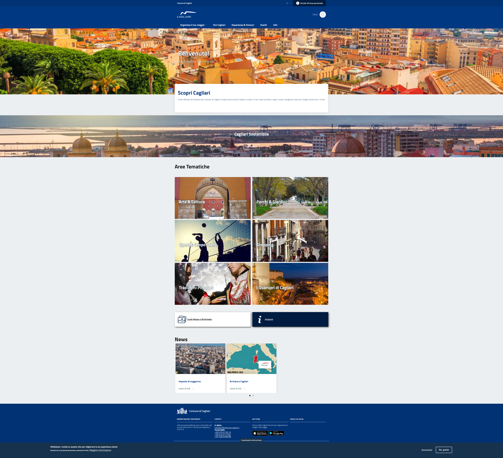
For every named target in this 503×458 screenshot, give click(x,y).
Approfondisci (251, 146)
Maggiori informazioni (100, 450)
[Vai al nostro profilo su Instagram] (296, 425)
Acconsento (427, 449)
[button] (250, 395)
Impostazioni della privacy (251, 440)
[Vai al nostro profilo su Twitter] (301, 425)
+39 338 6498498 (223, 436)
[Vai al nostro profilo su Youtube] (305, 425)
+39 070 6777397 (223, 434)
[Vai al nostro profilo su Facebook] (291, 425)
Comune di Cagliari (184, 3)
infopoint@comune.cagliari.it (227, 427)
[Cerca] (323, 14)
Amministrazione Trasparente (188, 419)
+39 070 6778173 (223, 432)
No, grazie (444, 450)
